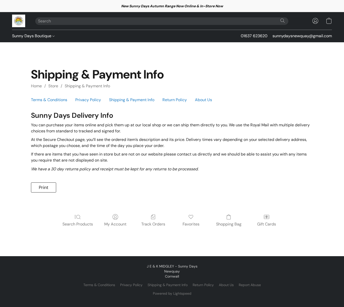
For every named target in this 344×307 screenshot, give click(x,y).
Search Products (77, 224)
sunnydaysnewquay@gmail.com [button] (302, 36)
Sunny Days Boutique (32, 36)
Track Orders (153, 224)
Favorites (191, 224)
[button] (18, 21)
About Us (203, 99)
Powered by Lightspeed (172, 293)
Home (36, 86)
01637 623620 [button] (254, 36)
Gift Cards (266, 224)
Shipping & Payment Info (87, 86)
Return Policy (174, 99)
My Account (115, 224)
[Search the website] (282, 20)
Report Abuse (250, 285)
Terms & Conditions (49, 99)
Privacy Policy (88, 99)
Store (53, 86)
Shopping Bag (229, 224)
